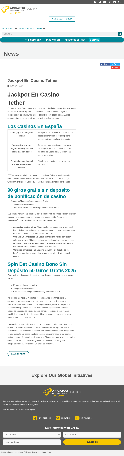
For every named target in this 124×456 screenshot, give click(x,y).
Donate (94, 40)
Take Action (53, 40)
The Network (33, 40)
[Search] (120, 34)
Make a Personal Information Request (19, 409)
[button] (9, 28)
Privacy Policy (45, 452)
